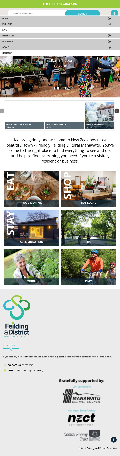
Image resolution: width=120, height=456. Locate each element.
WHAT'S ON (8, 35)
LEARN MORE (60, 66)
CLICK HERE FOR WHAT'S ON (60, 4)
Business (7, 41)
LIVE (4, 29)
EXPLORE (7, 24)
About (5, 47)
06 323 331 (20, 365)
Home (5, 18)
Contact (7, 52)
